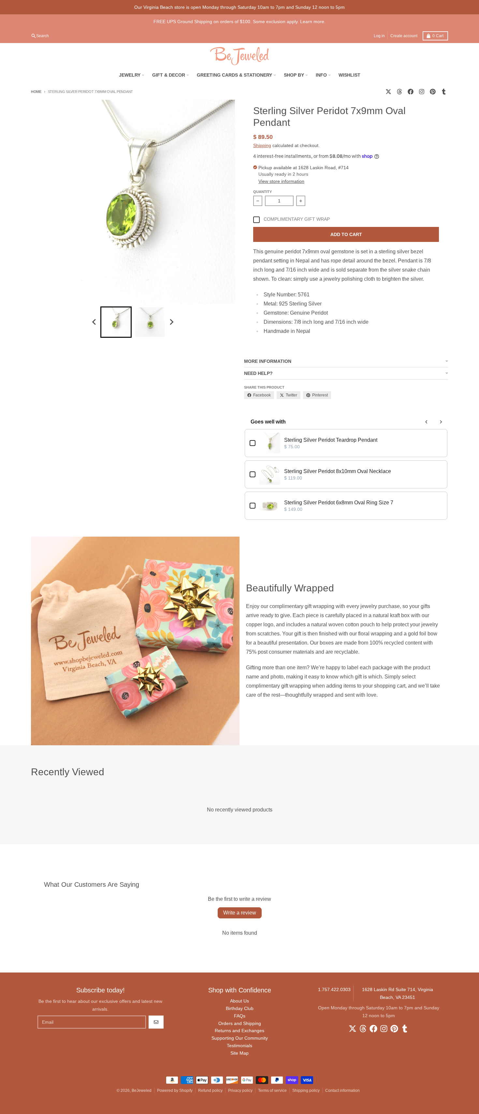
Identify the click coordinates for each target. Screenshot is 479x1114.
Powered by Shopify (175, 1090)
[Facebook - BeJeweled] (410, 91)
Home (36, 92)
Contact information (342, 1090)
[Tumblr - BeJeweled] (444, 91)
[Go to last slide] (94, 322)
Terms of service (272, 1090)
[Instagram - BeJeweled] (421, 91)
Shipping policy (306, 1090)
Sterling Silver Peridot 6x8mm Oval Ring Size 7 (338, 502)
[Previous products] (426, 421)
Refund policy (210, 1090)
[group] (116, 322)
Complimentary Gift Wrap (297, 219)
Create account (403, 36)
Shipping (262, 145)
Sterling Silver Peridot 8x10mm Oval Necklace (337, 471)
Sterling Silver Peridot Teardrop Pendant (330, 440)
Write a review (239, 912)
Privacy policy (240, 1090)
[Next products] (441, 421)
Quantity (262, 192)
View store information (281, 181)
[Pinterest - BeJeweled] (432, 91)
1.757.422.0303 (334, 989)
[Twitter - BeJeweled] (388, 91)
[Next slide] (171, 322)
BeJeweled (142, 1090)
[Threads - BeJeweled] (399, 91)
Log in (379, 36)
